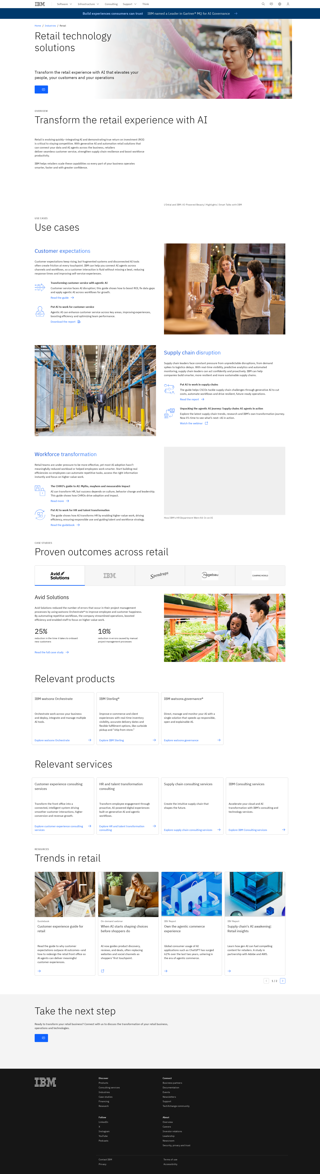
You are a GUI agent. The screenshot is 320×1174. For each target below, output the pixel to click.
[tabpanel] (160, 624)
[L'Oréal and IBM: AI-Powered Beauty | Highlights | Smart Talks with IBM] (224, 169)
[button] (279, 4)
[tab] (60, 576)
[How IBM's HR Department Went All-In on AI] (224, 483)
